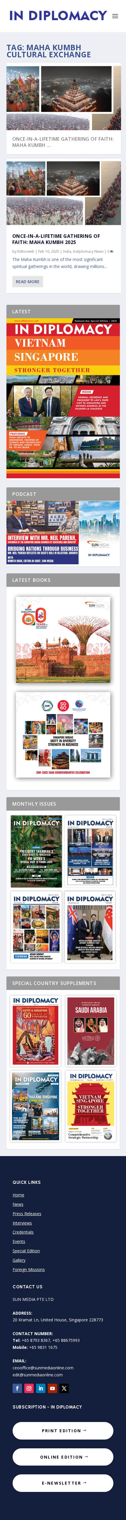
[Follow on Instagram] (29, 1388)
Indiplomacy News (88, 251)
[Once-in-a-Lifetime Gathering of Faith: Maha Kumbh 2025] (63, 193)
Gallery (19, 1260)
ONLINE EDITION (61, 1457)
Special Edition (26, 1251)
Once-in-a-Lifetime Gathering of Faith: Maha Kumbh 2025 (56, 239)
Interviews (22, 1223)
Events (19, 1241)
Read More (28, 281)
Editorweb (25, 251)
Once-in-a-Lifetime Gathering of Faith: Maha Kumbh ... (63, 142)
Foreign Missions (29, 1269)
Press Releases (27, 1213)
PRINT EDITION (61, 1430)
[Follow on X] (64, 1388)
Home (18, 1195)
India (67, 251)
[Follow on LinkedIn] (40, 1388)
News (18, 1204)
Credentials (23, 1232)
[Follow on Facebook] (17, 1388)
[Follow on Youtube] (52, 1388)
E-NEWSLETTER (61, 1483)
